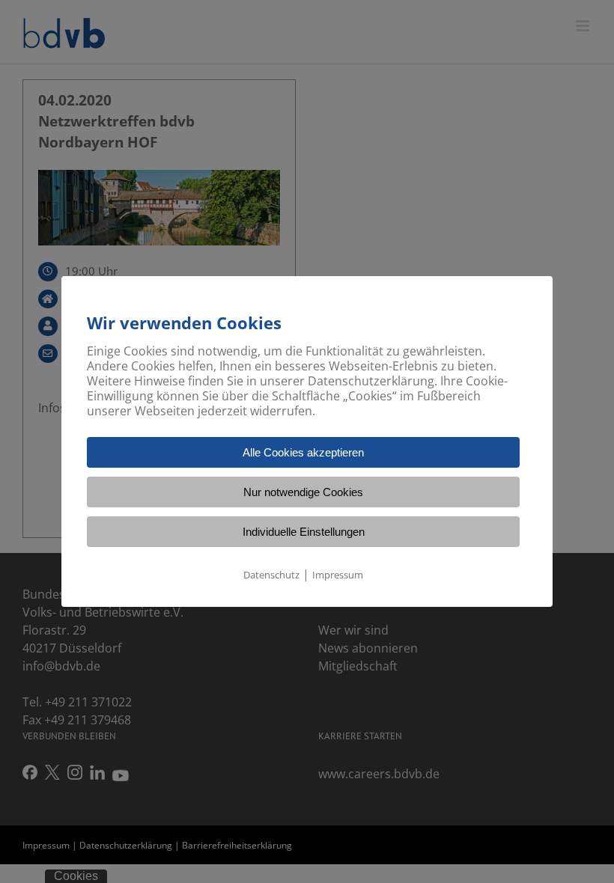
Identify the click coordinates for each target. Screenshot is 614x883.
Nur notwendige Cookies (303, 492)
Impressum (337, 574)
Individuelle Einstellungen (304, 531)
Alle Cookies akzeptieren (303, 452)
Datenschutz (271, 574)
